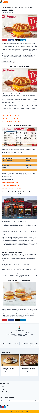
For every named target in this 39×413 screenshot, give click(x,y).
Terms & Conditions (6, 392)
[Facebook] (1, 407)
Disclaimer (4, 389)
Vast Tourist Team (10, 12)
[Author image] (2, 12)
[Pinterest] (3, 407)
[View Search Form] (38, 2)
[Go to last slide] (2, 365)
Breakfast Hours (5, 5)
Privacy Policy (5, 391)
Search (36, 400)
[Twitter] (5, 407)
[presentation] (10, 360)
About (3, 386)
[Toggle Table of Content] (13, 62)
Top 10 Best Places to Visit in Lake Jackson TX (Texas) (9, 343)
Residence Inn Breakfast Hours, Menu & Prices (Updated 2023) (30, 343)
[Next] (36, 365)
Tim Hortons (23, 224)
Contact (3, 388)
